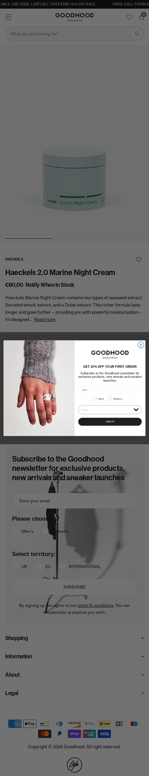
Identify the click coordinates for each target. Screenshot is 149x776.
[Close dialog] (141, 344)
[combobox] (106, 409)
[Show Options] (136, 409)
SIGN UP (110, 421)
